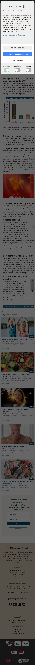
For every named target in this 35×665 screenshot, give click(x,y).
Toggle (6, 70)
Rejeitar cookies (17, 48)
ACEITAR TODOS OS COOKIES (17, 54)
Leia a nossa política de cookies (14, 35)
